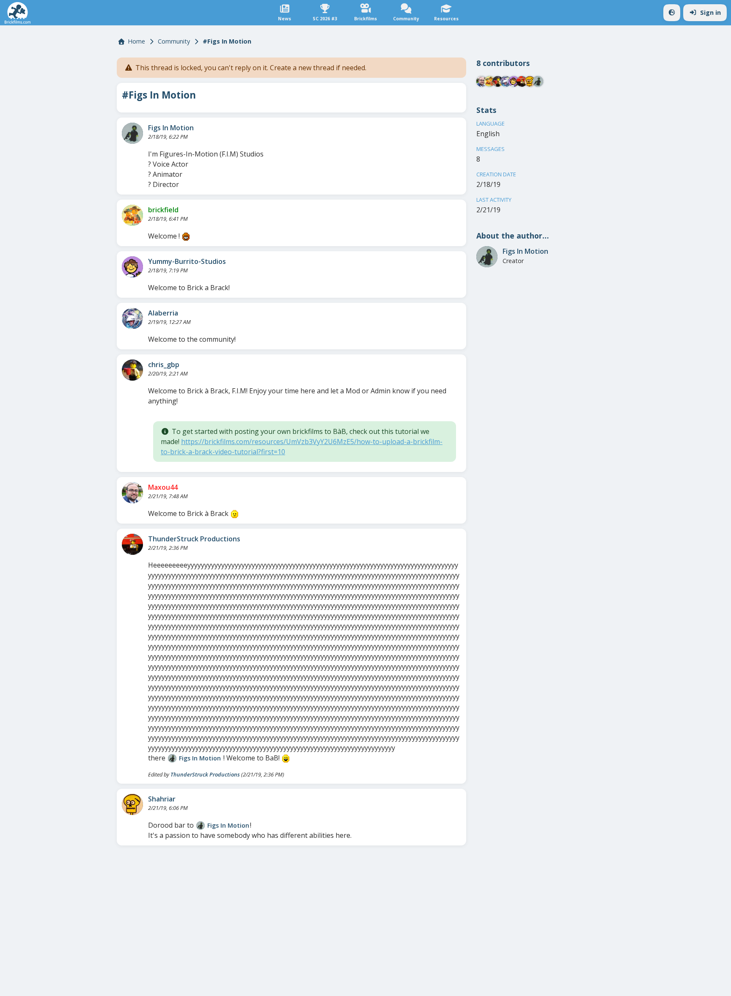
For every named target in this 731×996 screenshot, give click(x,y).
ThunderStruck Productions (194, 538)
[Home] (17, 13)
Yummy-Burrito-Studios (187, 261)
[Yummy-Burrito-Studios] (132, 266)
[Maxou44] (132, 492)
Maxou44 (163, 487)
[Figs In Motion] (132, 133)
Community (174, 41)
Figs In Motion (171, 127)
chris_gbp (163, 364)
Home (136, 41)
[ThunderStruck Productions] (132, 544)
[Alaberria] (132, 318)
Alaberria (163, 313)
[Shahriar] (132, 804)
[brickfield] (132, 215)
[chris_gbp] (132, 370)
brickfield (163, 209)
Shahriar (162, 799)
